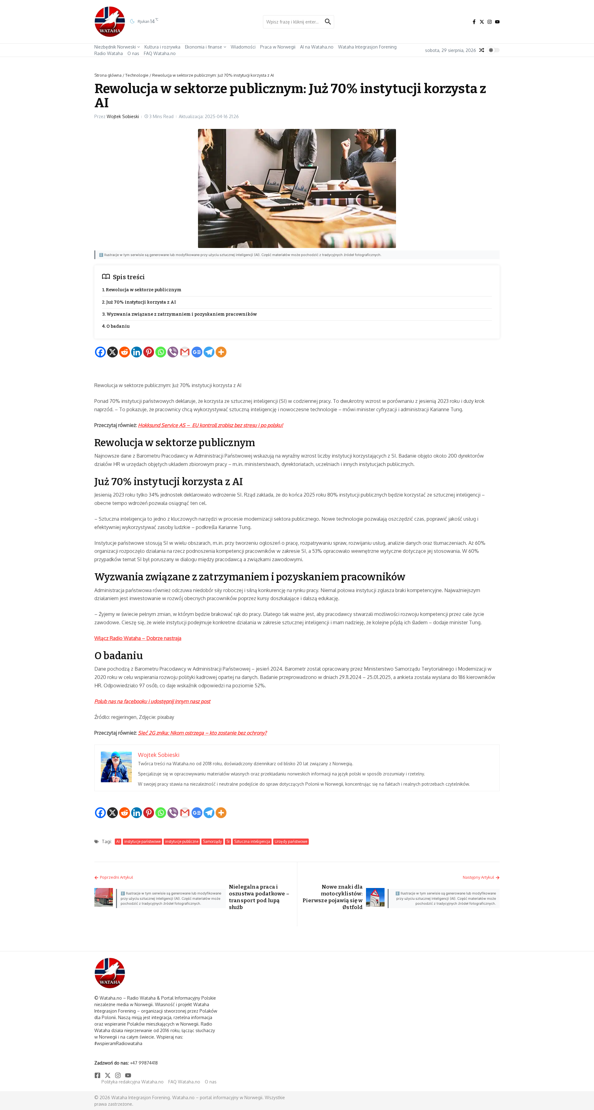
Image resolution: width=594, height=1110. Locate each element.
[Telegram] (209, 352)
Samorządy (212, 841)
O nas (133, 53)
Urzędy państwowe (291, 841)
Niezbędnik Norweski (115, 46)
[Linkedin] (136, 352)
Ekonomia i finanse (203, 46)
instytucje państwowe (142, 841)
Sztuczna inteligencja (252, 841)
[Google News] (197, 352)
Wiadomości (243, 46)
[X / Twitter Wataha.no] (482, 21)
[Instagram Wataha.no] (489, 21)
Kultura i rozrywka (162, 46)
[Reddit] (124, 352)
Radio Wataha (108, 53)
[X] (112, 352)
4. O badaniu (116, 326)
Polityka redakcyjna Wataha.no (132, 1081)
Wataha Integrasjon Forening (367, 46)
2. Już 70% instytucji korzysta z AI (139, 302)
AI (118, 841)
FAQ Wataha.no (160, 53)
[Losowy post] (481, 50)
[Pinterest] (148, 352)
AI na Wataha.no (317, 46)
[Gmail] (184, 352)
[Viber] (172, 352)
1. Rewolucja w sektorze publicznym (141, 289)
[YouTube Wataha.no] (497, 21)
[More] (221, 352)
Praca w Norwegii (277, 46)
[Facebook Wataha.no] (474, 21)
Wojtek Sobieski (123, 116)
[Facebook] (100, 352)
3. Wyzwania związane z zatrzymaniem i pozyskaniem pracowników (179, 314)
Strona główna (108, 75)
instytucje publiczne (181, 841)
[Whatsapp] (160, 352)
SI (228, 841)
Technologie (136, 75)
